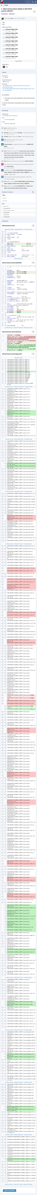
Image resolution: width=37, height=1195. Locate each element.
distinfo (7, 214)
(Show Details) (29, 161)
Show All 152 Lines (18, 1030)
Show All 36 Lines (18, 258)
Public (12, 14)
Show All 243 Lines (18, 1082)
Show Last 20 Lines (27, 327)
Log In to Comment (9, 1190)
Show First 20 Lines (9, 229)
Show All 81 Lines (18, 544)
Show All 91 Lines (18, 977)
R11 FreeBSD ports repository (10, 115)
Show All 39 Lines (18, 358)
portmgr (7, 81)
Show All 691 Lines (18, 491)
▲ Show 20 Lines (9, 327)
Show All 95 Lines (19, 229)
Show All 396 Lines (18, 1134)
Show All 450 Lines (18, 439)
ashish (6, 77)
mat (6, 67)
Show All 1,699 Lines (18, 386)
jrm (12, 18)
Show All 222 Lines (18, 327)
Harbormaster (8, 144)
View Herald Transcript (29, 132)
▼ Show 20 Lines (28, 229)
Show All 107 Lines (18, 1184)
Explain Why (12, 174)
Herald (6, 132)
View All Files (18, 61)
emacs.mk (7, 208)
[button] (35, 2)
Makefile (7, 212)
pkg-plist (7, 216)
